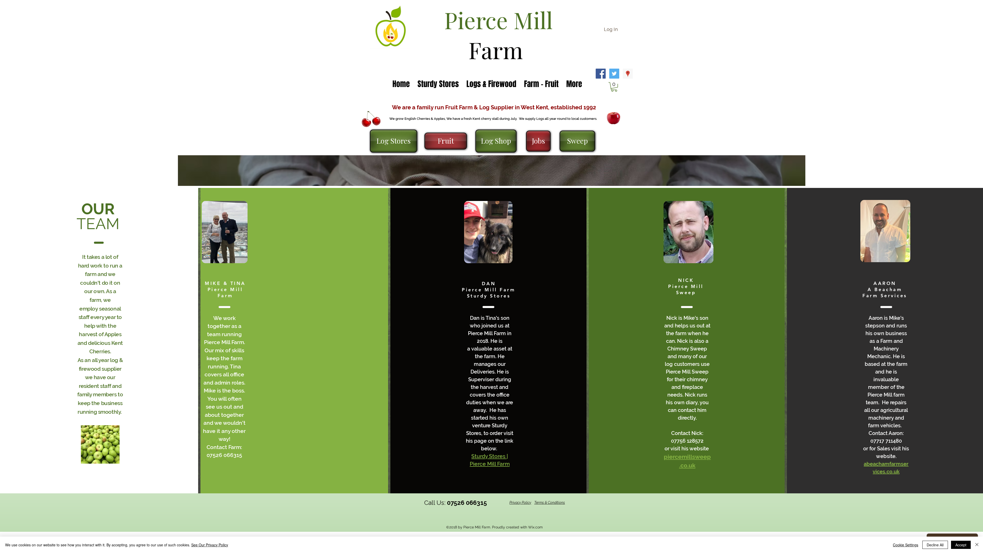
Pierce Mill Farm (490, 464)
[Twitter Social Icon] (614, 74)
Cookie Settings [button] (905, 544)
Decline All (935, 544)
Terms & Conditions (549, 503)
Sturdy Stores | (489, 456)
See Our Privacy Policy (209, 544)
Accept (960, 544)
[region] (225, 232)
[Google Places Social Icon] (628, 74)
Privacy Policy (520, 503)
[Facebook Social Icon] (601, 74)
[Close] (977, 545)
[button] (614, 87)
